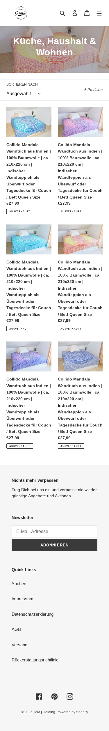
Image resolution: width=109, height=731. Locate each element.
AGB (16, 629)
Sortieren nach (22, 84)
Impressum (22, 598)
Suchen (19, 583)
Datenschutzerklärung (32, 614)
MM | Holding (44, 712)
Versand (19, 644)
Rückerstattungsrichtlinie (35, 659)
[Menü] (99, 13)
